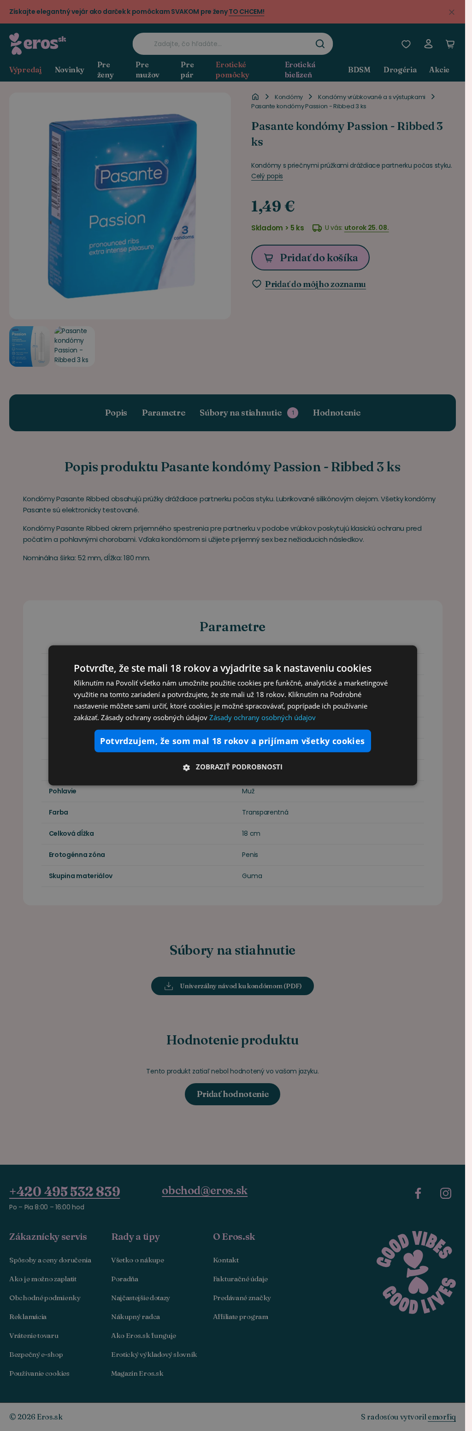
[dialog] (232, 715)
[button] (233, 767)
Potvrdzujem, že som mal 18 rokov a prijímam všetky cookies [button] (232, 740)
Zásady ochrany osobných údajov (262, 716)
